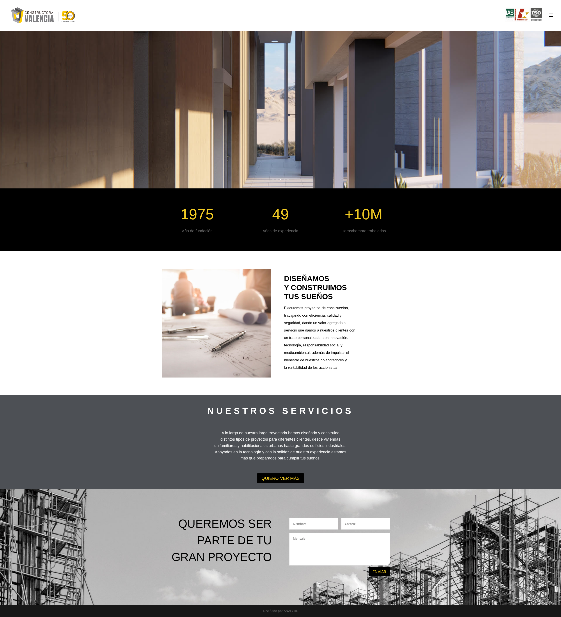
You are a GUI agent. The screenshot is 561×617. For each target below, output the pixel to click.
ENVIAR (379, 571)
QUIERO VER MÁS (280, 478)
